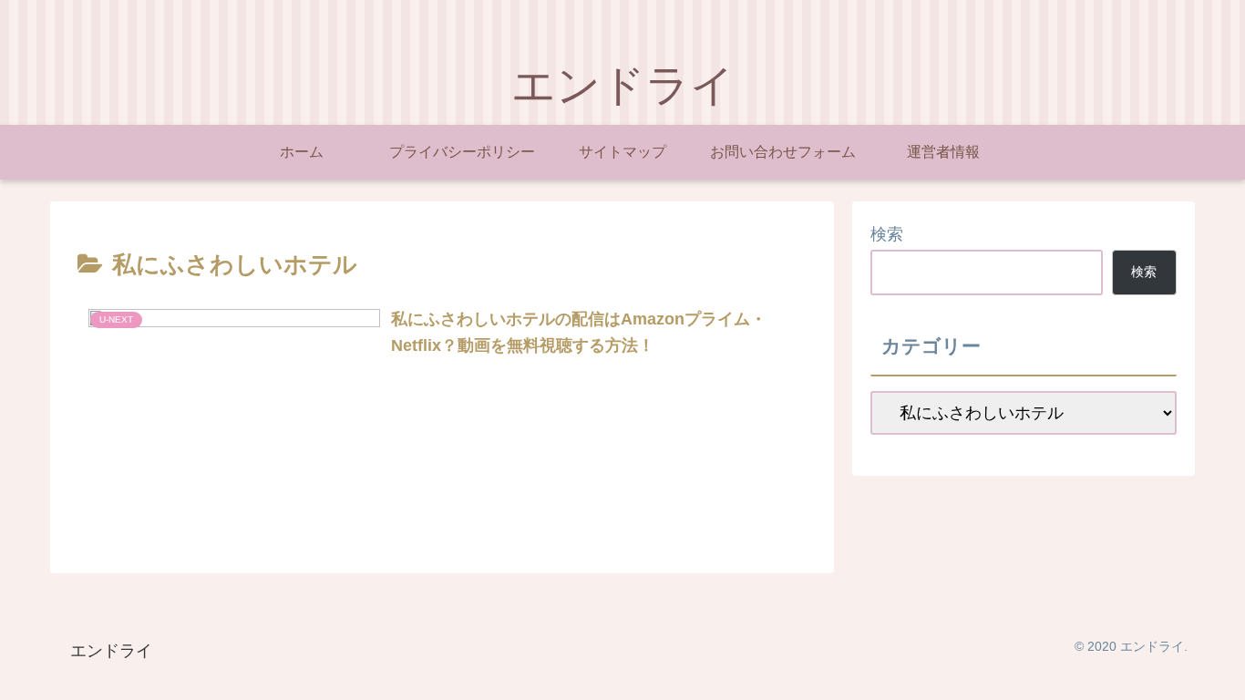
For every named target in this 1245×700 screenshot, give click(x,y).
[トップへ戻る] (1217, 672)
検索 (886, 234)
